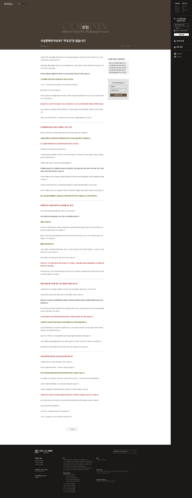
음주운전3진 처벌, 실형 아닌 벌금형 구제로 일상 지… (118, 68)
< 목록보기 (72, 429)
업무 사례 (184, 6)
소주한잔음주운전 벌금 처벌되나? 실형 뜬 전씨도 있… (118, 65)
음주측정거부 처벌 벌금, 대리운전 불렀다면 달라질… (118, 70)
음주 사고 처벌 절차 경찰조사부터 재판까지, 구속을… (118, 63)
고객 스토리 (184, 10)
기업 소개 (177, 6)
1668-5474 (24, 4)
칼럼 (183, 8)
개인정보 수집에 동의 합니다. (181, 30)
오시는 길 (177, 12)
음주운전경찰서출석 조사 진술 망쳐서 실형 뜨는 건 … (118, 72)
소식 (183, 12)
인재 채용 (177, 10)
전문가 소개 (177, 8)
